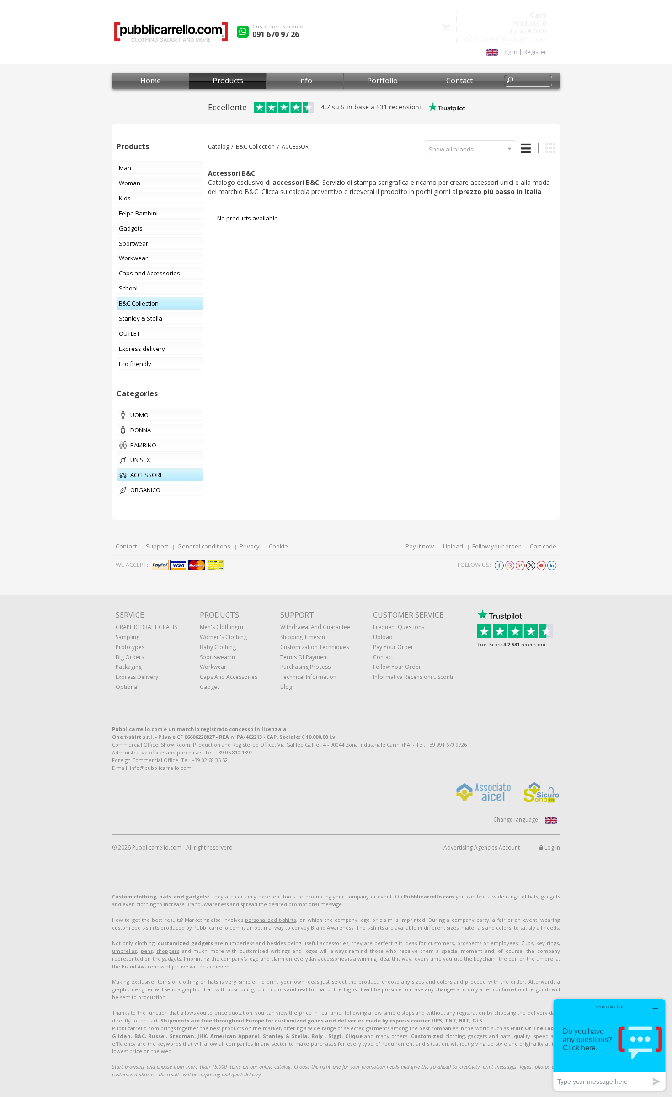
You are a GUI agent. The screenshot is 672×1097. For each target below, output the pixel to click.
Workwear (213, 667)
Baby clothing (218, 647)
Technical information (308, 677)
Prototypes (130, 647)
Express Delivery (137, 677)
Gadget (209, 687)
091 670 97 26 (275, 34)
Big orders (130, 657)
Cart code (543, 546)
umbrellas (124, 950)
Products (228, 80)
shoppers (167, 950)
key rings (547, 943)
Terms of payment (304, 657)
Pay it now (419, 546)
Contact (459, 80)
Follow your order (496, 546)
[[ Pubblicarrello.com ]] (171, 35)
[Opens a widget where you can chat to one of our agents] (609, 1044)
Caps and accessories (228, 677)
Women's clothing (223, 637)
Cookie (278, 546)
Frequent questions (398, 627)
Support (157, 546)
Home (150, 80)
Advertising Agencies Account (481, 847)
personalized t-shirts (270, 919)
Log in (551, 847)
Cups (527, 943)
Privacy (250, 546)
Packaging (129, 667)
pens (147, 950)
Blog (286, 687)
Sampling (127, 637)
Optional (127, 687)
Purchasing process (305, 667)
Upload (453, 546)
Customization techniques (314, 647)
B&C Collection (255, 147)
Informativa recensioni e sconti (413, 677)
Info (305, 80)
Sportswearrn (217, 657)
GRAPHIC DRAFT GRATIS (146, 627)
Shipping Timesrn (302, 637)
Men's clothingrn (221, 627)
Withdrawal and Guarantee (315, 627)
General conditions (203, 546)
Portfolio (382, 80)
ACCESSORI (296, 147)
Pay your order (393, 647)
